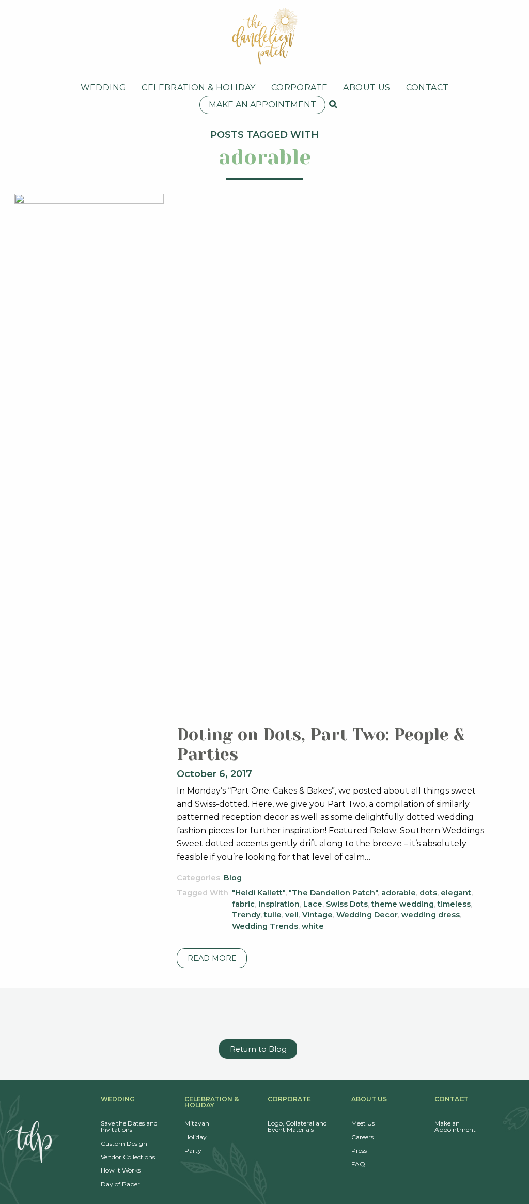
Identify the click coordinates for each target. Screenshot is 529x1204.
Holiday (195, 1137)
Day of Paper (120, 1184)
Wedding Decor (367, 915)
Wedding (104, 87)
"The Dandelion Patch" (333, 892)
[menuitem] (103, 88)
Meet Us (363, 1123)
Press (359, 1150)
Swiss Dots (347, 904)
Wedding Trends (265, 926)
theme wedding (402, 904)
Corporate (299, 87)
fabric (243, 904)
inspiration (279, 904)
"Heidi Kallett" (258, 892)
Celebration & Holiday (198, 87)
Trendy (246, 915)
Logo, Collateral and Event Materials (297, 1126)
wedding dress (430, 915)
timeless (454, 904)
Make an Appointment (262, 104)
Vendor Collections (128, 1157)
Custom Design (124, 1143)
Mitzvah (196, 1123)
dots (428, 892)
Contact (427, 87)
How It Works (121, 1170)
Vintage (317, 915)
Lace (312, 904)
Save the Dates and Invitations (129, 1126)
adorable (398, 892)
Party (192, 1150)
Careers (362, 1137)
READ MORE (212, 958)
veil (292, 915)
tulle (273, 915)
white (313, 926)
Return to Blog (258, 1049)
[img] (333, 104)
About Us (366, 87)
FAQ (358, 1164)
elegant (456, 892)
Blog (233, 877)
